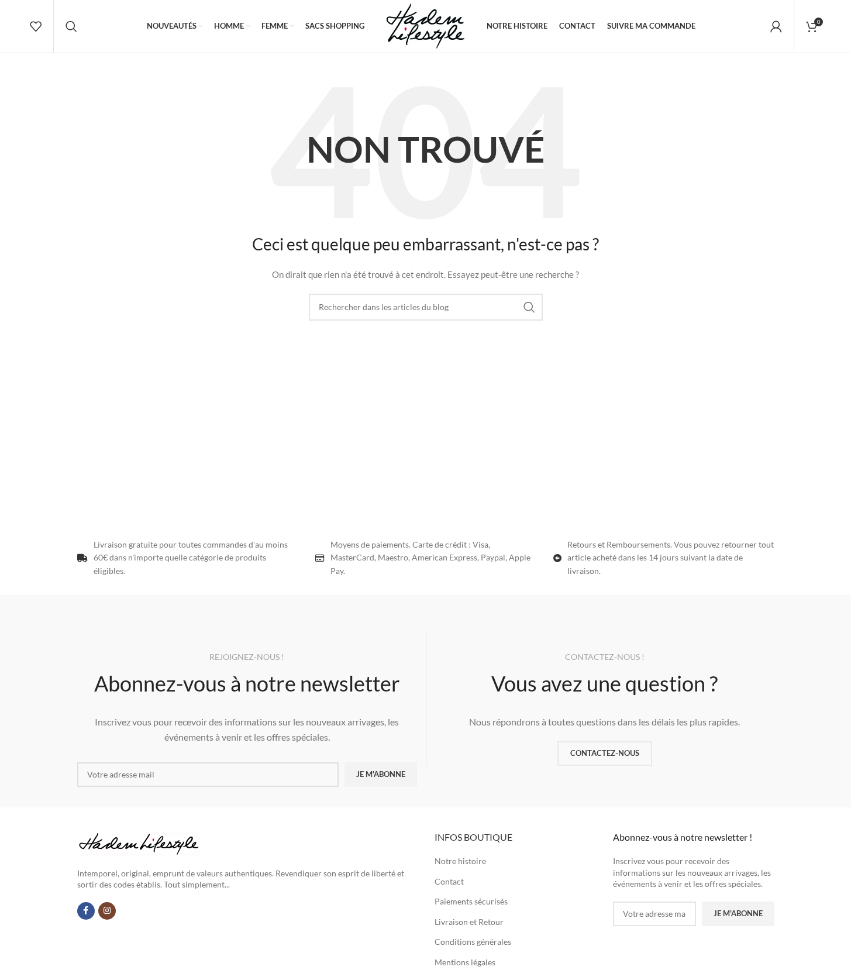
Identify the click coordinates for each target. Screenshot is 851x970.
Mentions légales (465, 962)
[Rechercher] (71, 26)
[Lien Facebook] (86, 911)
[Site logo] (425, 25)
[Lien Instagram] (107, 911)
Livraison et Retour (469, 922)
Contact (449, 881)
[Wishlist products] (35, 26)
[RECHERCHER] (529, 307)
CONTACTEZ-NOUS (604, 753)
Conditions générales (473, 942)
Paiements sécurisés (471, 901)
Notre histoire (460, 861)
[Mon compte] (776, 26)
